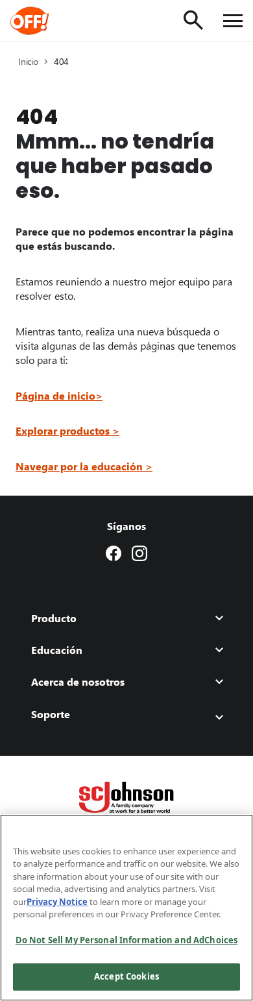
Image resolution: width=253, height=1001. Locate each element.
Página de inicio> (59, 395)
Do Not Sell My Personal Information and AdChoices (126, 940)
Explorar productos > (67, 430)
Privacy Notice (57, 902)
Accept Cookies (126, 976)
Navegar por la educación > (84, 466)
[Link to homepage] (47, 20)
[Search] (193, 20)
